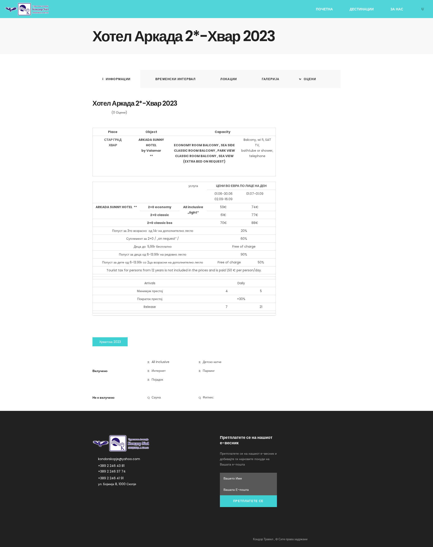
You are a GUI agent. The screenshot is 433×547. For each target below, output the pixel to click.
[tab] (116, 79)
